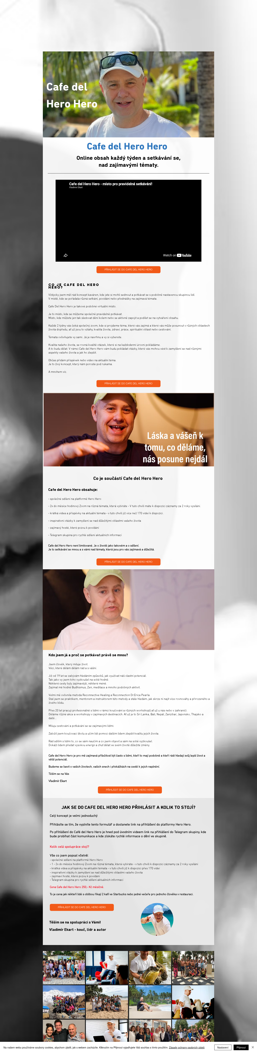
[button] (64, 967)
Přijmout (241, 1047)
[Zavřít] (253, 1047)
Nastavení (223, 1047)
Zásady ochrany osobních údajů (187, 1047)
